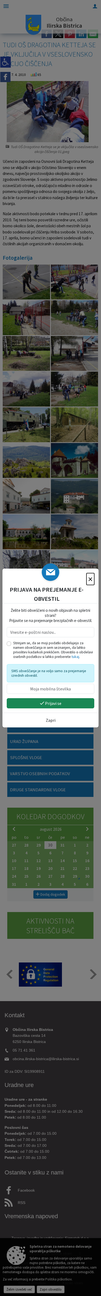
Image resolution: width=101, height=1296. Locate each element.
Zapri (50, 720)
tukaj (75, 656)
